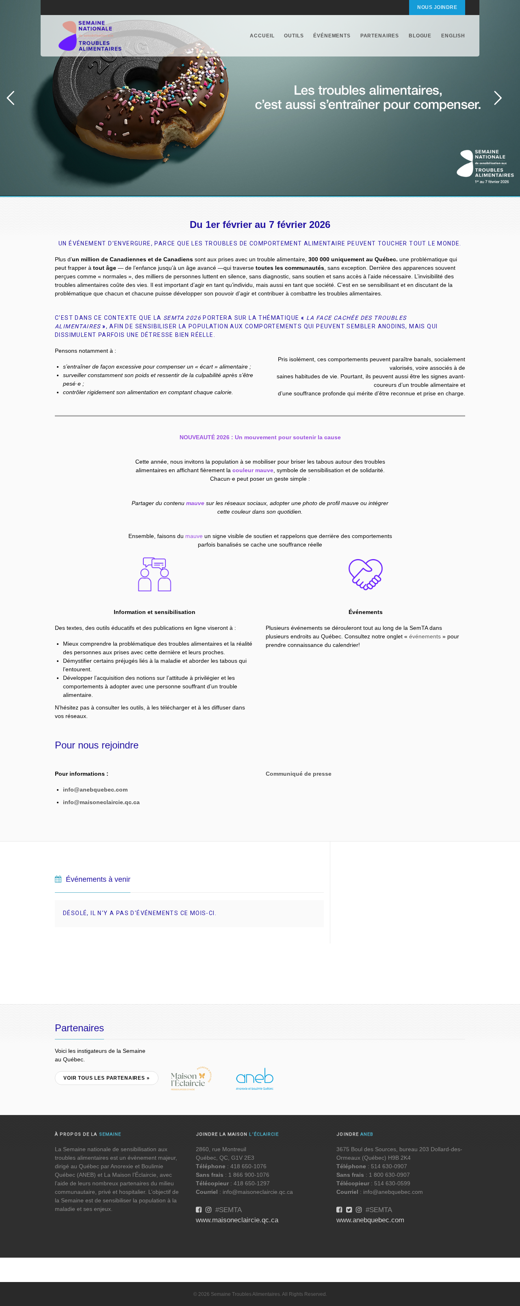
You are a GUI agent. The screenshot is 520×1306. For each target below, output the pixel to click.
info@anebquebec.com (95, 789)
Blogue (420, 36)
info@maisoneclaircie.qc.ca (101, 802)
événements (425, 636)
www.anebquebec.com (370, 1220)
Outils (293, 36)
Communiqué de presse (299, 773)
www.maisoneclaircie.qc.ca (237, 1220)
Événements (331, 36)
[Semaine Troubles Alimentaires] (90, 36)
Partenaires (379, 36)
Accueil (262, 36)
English (453, 36)
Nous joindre (437, 7)
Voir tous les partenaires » (106, 1078)
